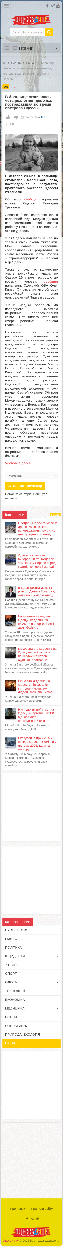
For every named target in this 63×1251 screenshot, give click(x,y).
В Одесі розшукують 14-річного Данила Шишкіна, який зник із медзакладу (36, 591)
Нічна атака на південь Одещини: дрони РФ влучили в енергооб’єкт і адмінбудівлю (36, 622)
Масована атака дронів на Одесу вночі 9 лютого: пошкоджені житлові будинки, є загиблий (37, 654)
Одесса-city (11, 1240)
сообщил (31, 199)
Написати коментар (27, 486)
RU (13, 86)
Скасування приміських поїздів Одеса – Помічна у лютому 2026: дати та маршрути (37, 743)
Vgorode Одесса (18, 463)
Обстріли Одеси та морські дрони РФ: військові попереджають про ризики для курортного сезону (37, 528)
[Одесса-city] (31, 19)
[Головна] (5, 63)
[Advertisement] (31, 807)
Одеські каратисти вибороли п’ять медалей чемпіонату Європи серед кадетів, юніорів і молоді (37, 561)
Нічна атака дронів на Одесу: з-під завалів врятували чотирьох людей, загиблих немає (35, 686)
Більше (55, 514)
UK (6, 86)
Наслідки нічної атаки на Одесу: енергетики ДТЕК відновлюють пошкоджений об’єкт (36, 715)
